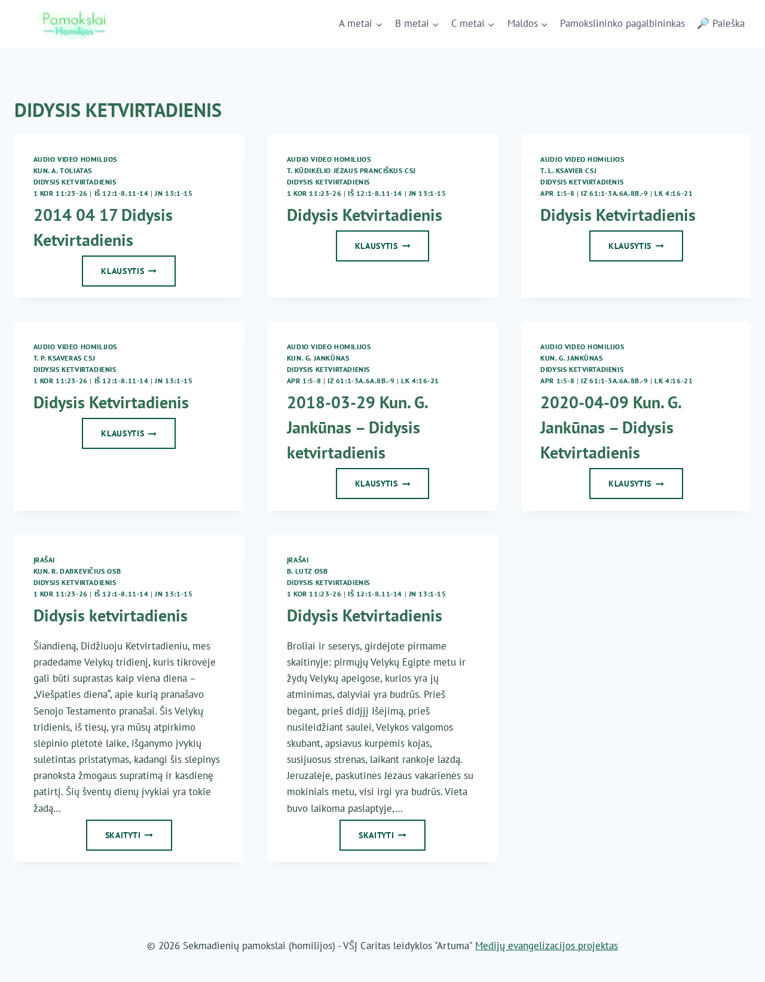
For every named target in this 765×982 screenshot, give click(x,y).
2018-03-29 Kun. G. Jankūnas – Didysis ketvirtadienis (357, 427)
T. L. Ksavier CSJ (568, 170)
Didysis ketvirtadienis (110, 615)
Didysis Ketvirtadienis (75, 181)
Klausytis (138, 275)
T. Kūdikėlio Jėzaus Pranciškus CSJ (351, 170)
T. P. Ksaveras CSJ (64, 357)
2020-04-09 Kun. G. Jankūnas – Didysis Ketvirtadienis (610, 427)
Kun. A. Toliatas (63, 170)
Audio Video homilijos (75, 159)
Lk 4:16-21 (673, 193)
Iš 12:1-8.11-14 (121, 193)
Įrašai (44, 559)
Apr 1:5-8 (557, 193)
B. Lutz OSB (307, 571)
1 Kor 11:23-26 (60, 193)
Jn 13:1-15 (173, 193)
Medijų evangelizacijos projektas (546, 945)
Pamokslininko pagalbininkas (622, 23)
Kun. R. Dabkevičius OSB (77, 571)
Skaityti (138, 839)
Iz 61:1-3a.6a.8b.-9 (614, 193)
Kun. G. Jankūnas (318, 357)
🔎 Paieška (721, 23)
